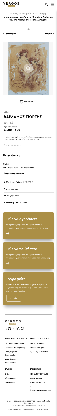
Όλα (28, 29)
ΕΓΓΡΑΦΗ (13, 298)
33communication (18, 405)
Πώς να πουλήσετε (37, 348)
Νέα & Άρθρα (10, 378)
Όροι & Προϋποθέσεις (39, 352)
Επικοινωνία (10, 382)
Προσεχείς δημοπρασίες (15, 348)
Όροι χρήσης (13, 410)
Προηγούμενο (10, 33)
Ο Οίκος (8, 374)
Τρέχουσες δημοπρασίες (15, 343)
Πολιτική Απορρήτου (26, 410)
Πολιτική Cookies (42, 410)
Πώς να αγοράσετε (37, 343)
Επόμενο (49, 33)
